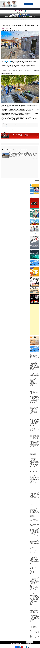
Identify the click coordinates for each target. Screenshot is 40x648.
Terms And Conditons (12, 643)
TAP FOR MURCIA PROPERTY (20, 19)
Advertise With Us (28, 643)
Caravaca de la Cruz (7, 61)
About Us (23, 643)
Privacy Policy (18, 643)
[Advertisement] (34, 319)
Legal (21, 643)
